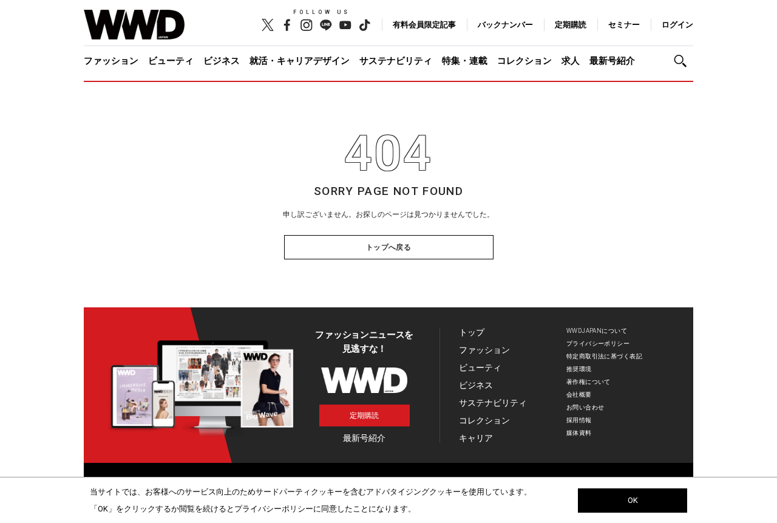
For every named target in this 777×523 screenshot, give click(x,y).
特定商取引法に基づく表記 (604, 356)
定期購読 (570, 24)
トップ (471, 332)
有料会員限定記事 (424, 24)
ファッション (111, 60)
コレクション (524, 60)
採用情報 (579, 420)
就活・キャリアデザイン (299, 60)
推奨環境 (579, 369)
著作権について (588, 381)
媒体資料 (579, 432)
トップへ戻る (389, 247)
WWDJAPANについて (596, 330)
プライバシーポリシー (597, 343)
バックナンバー (505, 24)
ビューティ (171, 60)
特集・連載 (464, 60)
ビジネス (221, 60)
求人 (571, 60)
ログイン (677, 24)
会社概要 (579, 394)
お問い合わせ (585, 407)
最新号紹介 (612, 60)
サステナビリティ (395, 60)
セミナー (624, 24)
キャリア (476, 438)
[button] (683, 61)
